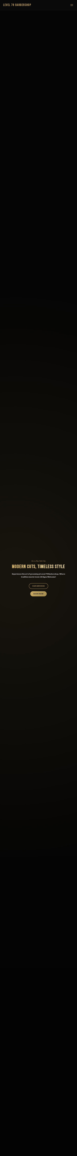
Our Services (38, 586)
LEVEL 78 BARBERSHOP (17, 5)
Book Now (38, 594)
